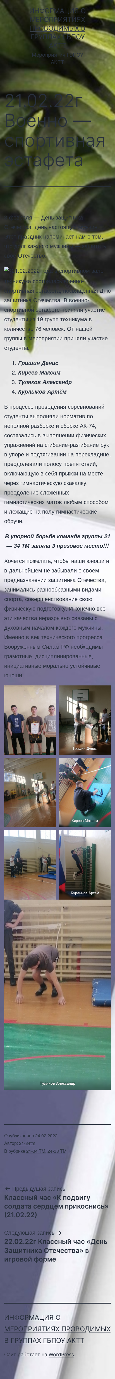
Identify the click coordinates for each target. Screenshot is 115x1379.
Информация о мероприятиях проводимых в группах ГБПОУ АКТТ (57, 28)
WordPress (61, 1354)
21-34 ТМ (35, 1151)
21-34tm (27, 1143)
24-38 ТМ (56, 1151)
